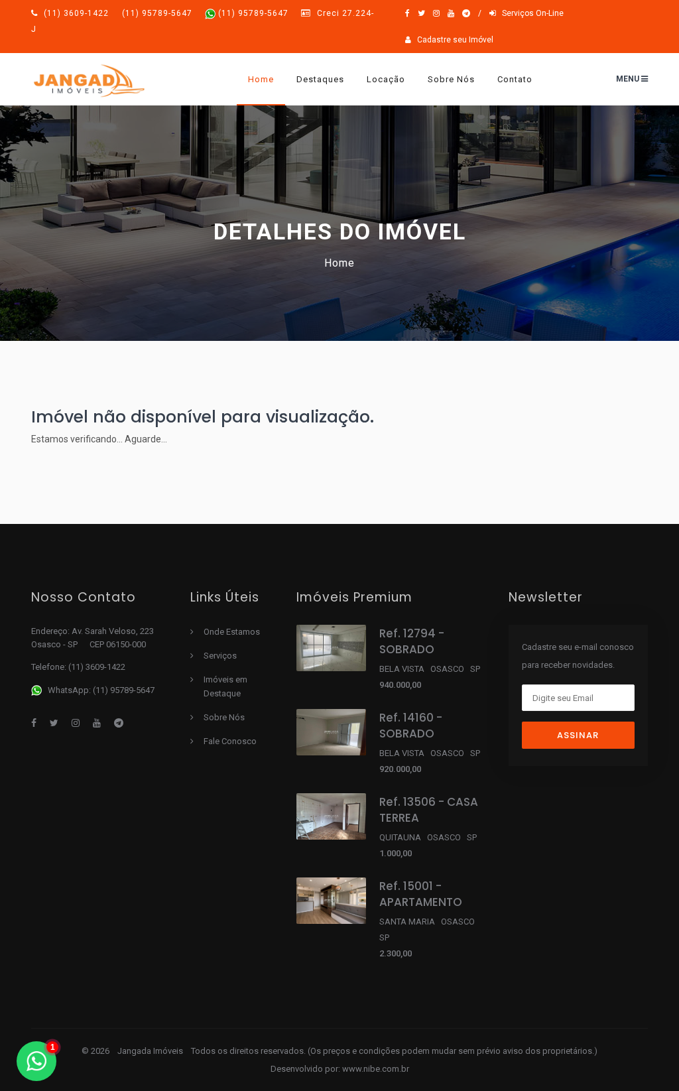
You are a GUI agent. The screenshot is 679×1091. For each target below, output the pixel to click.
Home (261, 79)
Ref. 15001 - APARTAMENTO (420, 894)
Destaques (320, 79)
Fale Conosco (230, 741)
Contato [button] (514, 79)
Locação (386, 79)
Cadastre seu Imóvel (452, 39)
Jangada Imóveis (151, 1051)
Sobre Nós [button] (451, 79)
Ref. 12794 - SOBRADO (411, 641)
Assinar (578, 735)
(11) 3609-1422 (118, 13)
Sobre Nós (224, 717)
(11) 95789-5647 (253, 13)
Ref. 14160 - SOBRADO (410, 725)
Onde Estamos (232, 632)
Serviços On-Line (530, 13)
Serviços (220, 656)
